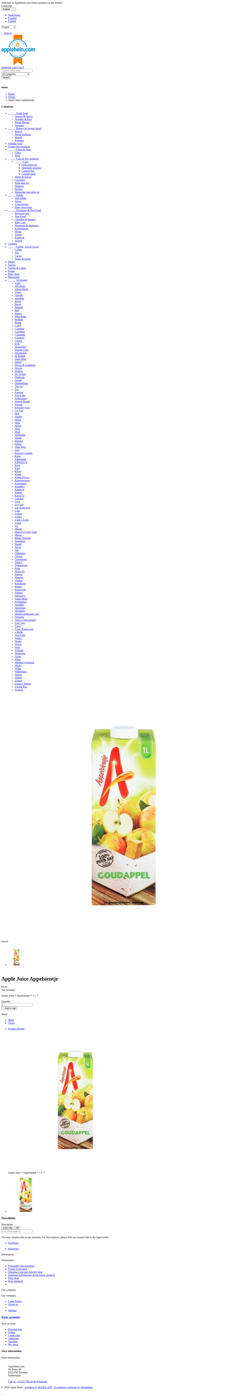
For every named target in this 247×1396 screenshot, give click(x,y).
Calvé (18, 325)
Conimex (20, 337)
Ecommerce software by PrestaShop (73, 1387)
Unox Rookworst (24, 629)
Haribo (18, 416)
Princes (19, 574)
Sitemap (12, 1310)
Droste (18, 380)
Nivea (18, 547)
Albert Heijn (21, 289)
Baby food (13, 274)
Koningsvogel (22, 480)
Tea (17, 252)
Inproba (19, 441)
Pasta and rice (22, 183)
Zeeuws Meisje (23, 683)
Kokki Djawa (22, 477)
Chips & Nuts (19, 149)
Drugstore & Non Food (24, 210)
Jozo (17, 450)
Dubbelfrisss (21, 383)
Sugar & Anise (22, 258)
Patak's (18, 562)
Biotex (18, 313)
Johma (18, 444)
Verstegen (20, 653)
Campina (19, 328)
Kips (17, 468)
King (17, 465)
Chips (18, 152)
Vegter (18, 641)
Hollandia (20, 434)
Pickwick (20, 571)
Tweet (11, 1023)
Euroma (19, 392)
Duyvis (19, 386)
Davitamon (21, 353)
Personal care (22, 213)
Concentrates (22, 204)
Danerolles (20, 346)
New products (15, 1281)
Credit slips (14, 1335)
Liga (17, 510)
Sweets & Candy (17, 268)
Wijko (18, 668)
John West (20, 447)
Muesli (18, 137)
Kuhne (18, 492)
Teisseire (19, 617)
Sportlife (19, 604)
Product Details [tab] (16, 1028)
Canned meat (28, 173)
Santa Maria (21, 598)
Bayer (18, 301)
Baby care (20, 222)
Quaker (19, 580)
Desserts (19, 186)
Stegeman (20, 607)
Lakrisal (19, 498)
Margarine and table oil (27, 192)
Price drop (13, 1278)
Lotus (18, 522)
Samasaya (20, 595)
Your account (10, 1317)
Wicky (18, 665)
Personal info (15, 1329)
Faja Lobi (20, 395)
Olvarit (18, 556)
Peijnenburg (21, 565)
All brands (17, 280)
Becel (18, 304)
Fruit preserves (29, 164)
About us (13, 1304)
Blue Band (20, 316)
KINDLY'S (21, 462)
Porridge (19, 140)
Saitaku (19, 592)
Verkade (19, 650)
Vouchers (13, 1341)
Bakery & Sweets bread (24, 128)
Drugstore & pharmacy (27, 225)
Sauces (11, 265)
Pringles (19, 577)
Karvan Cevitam (23, 453)
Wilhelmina (21, 671)
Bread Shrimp (22, 122)
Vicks (18, 656)
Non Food (20, 216)
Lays (17, 501)
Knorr (18, 474)
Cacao (18, 255)
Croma (18, 340)
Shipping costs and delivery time (25, 1272)
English (12, 21)
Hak (17, 413)
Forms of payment (17, 1269)
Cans (21, 161)
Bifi (17, 310)
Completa (20, 334)
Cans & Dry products (23, 158)
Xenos (18, 234)
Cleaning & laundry (25, 219)
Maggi (18, 529)
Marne (18, 535)
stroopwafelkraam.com (27, 614)
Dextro (18, 368)
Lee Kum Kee (22, 507)
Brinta (18, 322)
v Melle (19, 632)
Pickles (18, 189)
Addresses (13, 1338)
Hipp (17, 431)
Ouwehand (21, 559)
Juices (18, 201)
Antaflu (19, 295)
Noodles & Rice (23, 119)
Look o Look (22, 519)
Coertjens (20, 331)
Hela (17, 422)
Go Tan (19, 410)
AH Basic (20, 286)
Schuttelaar (21, 601)
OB (17, 550)
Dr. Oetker (20, 374)
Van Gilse (20, 635)
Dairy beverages (23, 207)
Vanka (18, 638)
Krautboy (20, 486)
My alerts (13, 1344)
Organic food (15, 143)
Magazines (13, 277)
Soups (11, 271)
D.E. (17, 343)
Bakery (19, 131)
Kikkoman (20, 459)
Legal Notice (15, 1301)
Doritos (19, 371)
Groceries (20, 180)
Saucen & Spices (24, 116)
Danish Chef (21, 349)
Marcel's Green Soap (26, 532)
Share (11, 1020)
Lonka (18, 516)
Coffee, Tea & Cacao (23, 246)
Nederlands (14, 15)
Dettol (18, 362)
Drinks (15, 195)
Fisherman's (21, 398)
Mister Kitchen (23, 538)
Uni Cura (20, 623)
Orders (11, 1332)
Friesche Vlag (22, 407)
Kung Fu (19, 495)
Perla (17, 568)
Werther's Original (24, 662)
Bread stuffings (23, 134)
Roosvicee (20, 589)
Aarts (17, 283)
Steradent (20, 610)
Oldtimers (20, 553)
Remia (18, 586)
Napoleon (20, 541)
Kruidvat (19, 237)
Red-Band (20, 583)
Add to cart (9, 1008)
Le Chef (19, 504)
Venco (18, 644)
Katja (17, 456)
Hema (18, 231)
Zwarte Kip (21, 686)
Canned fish (28, 170)
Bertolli (19, 307)
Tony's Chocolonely (25, 620)
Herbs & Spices (23, 177)
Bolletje (19, 319)
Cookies (12, 243)
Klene (18, 471)
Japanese (19, 125)
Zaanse (18, 680)
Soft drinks (20, 198)
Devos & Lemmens (25, 365)
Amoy (18, 292)
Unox (18, 626)
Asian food (18, 113)
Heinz (18, 419)
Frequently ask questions (21, 1265)
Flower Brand (22, 401)
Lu (16, 526)
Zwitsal (19, 689)
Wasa (17, 659)
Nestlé (18, 544)
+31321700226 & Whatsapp (27, 1380)
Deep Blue (20, 359)
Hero (17, 428)
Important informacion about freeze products (31, 1275)
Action (18, 240)
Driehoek (20, 377)
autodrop (19, 298)
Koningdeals (21, 228)
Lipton (18, 513)
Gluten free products (19, 146)
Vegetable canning (31, 167)
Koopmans (20, 483)
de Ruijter (20, 356)
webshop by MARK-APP (38, 1387)
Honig (18, 438)
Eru (17, 389)
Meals (11, 261)
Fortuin (19, 404)
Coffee (18, 249)
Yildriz (18, 677)
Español (12, 18)
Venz (17, 647)
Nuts (17, 155)
